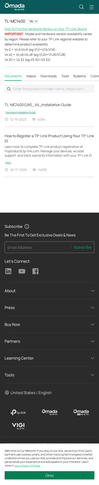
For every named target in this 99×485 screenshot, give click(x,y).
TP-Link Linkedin (8, 271)
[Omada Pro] (80, 412)
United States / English (31, 392)
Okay (49, 475)
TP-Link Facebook (35, 271)
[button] (81, 7)
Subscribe (82, 247)
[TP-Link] (18, 412)
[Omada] (49, 412)
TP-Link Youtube (22, 271)
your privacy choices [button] (27, 465)
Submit (8, 88)
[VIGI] (18, 426)
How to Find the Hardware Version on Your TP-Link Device (46, 29)
